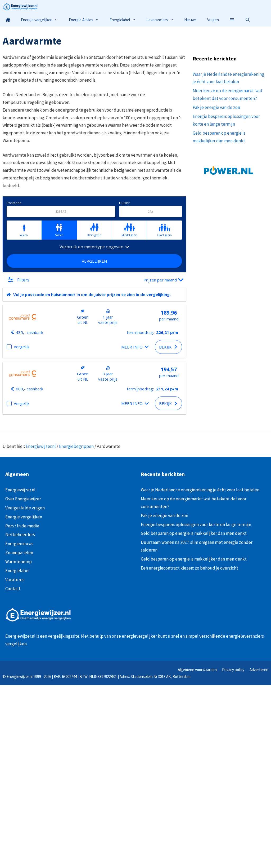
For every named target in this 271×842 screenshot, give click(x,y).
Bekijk (165, 347)
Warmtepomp (18, 562)
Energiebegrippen (76, 446)
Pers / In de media (22, 526)
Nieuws (190, 19)
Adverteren (259, 669)
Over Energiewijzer (23, 499)
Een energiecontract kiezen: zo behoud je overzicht (189, 568)
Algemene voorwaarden (197, 669)
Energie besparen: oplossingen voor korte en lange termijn (196, 524)
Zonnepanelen (19, 553)
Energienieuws (19, 543)
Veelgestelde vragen (25, 508)
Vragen (213, 19)
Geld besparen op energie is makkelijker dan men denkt (194, 533)
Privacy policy (233, 669)
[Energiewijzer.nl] (21, 6)
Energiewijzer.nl (41, 446)
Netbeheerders (20, 534)
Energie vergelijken (36, 19)
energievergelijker (139, 636)
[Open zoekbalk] (247, 20)
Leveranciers (157, 19)
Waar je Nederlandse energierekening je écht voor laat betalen (200, 490)
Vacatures (14, 580)
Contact (12, 589)
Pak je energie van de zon (216, 107)
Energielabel (120, 19)
